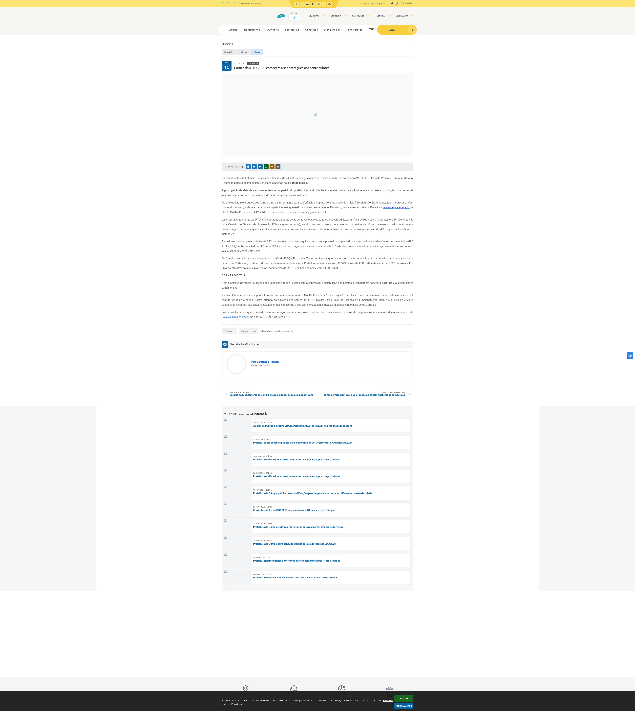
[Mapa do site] (323, 4)
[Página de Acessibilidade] (329, 4)
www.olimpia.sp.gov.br (236, 317)
